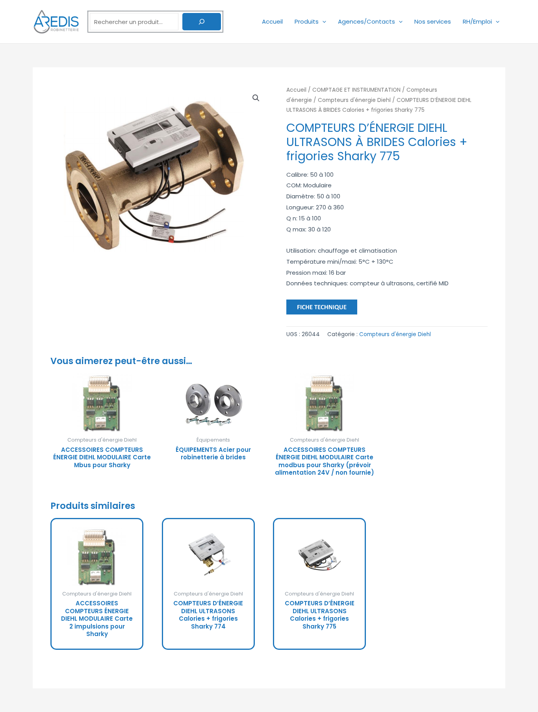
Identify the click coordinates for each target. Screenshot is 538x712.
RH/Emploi (477, 21)
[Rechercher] (201, 21)
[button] (322, 21)
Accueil (272, 21)
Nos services (432, 21)
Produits (307, 21)
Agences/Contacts (366, 21)
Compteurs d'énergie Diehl (354, 100)
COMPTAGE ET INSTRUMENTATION (356, 90)
